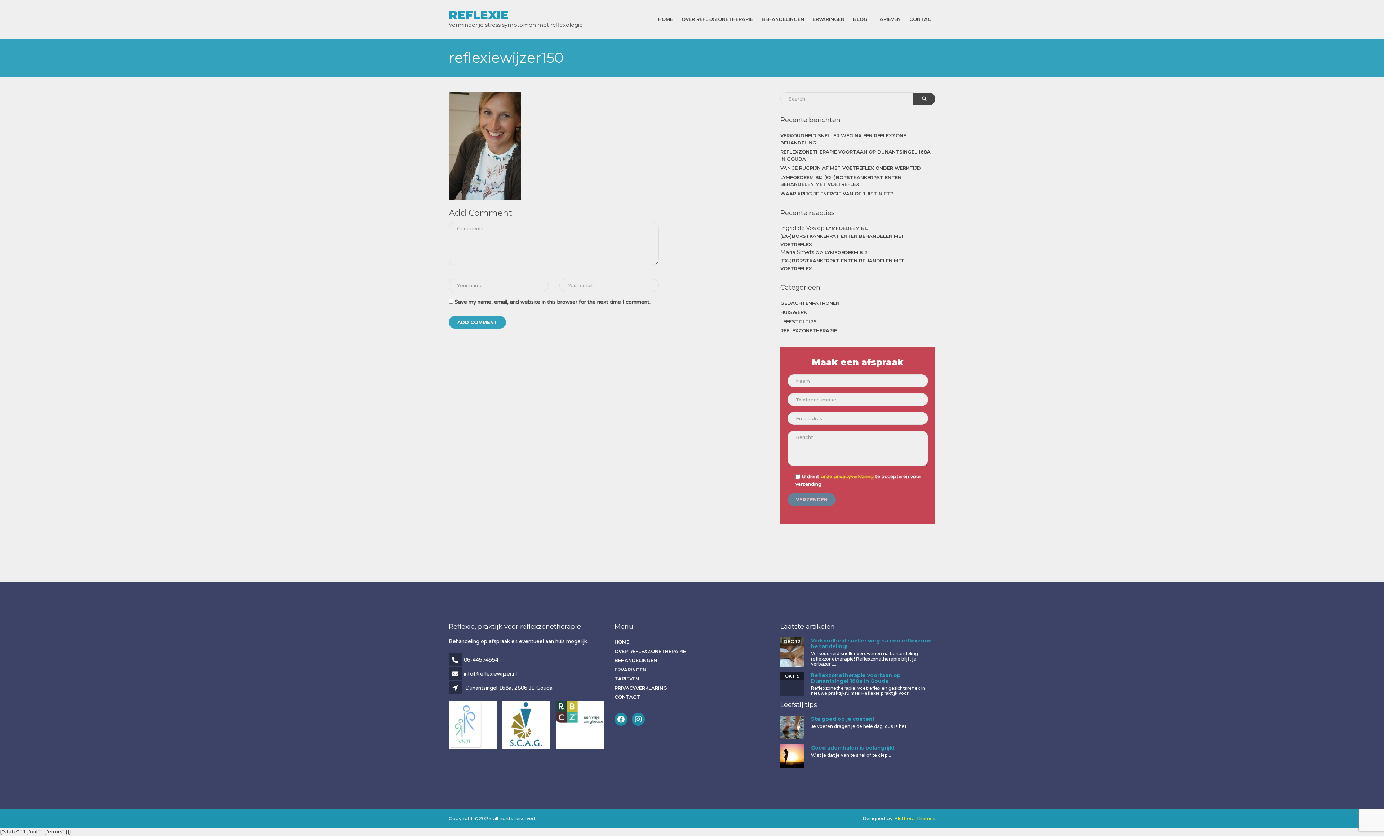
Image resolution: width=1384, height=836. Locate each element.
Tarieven (888, 19)
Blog (860, 19)
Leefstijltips (798, 321)
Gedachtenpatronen (809, 303)
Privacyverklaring (641, 688)
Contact (922, 19)
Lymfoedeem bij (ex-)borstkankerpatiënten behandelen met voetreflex (840, 180)
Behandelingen (783, 19)
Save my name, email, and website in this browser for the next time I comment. (553, 302)
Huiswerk (793, 312)
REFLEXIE (479, 15)
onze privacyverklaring (847, 476)
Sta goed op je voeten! (842, 719)
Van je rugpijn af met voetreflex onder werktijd (850, 168)
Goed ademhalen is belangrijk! (852, 747)
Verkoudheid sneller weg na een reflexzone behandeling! (843, 139)
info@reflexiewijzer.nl (490, 674)
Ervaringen (828, 19)
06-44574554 (481, 660)
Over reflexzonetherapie (717, 19)
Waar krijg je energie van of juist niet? (836, 193)
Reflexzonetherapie (808, 330)
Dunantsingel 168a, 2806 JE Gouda (509, 688)
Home (665, 19)
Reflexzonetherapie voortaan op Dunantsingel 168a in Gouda (855, 155)
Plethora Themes (914, 818)
